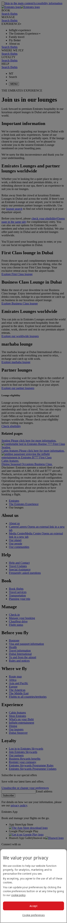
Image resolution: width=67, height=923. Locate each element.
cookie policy (18, 895)
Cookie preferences (33, 915)
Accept (33, 906)
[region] (33, 886)
